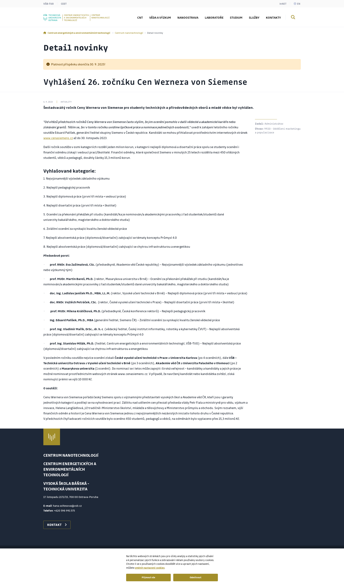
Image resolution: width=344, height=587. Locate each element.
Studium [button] (236, 17)
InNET (283, 3)
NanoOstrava (187, 17)
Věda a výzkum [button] (160, 17)
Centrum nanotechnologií (129, 32)
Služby (254, 17)
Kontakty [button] (273, 17)
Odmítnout (195, 577)
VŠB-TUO (48, 3)
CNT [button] (140, 17)
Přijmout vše (148, 577)
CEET (64, 3)
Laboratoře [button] (214, 17)
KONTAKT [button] (54, 525)
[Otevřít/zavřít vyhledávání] (293, 17)
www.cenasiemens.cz (58, 138)
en (298, 3)
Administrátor (273, 123)
